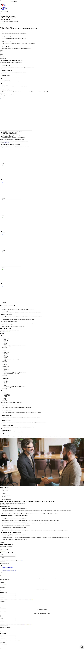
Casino (3, 9)
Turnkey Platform (4, 8)
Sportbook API (4, 7)
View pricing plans (6, 142)
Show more (2, 542)
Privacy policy (21, 560)
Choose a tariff (4, 347)
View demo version (7, 331)
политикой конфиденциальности (26, 624)
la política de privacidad (29, 599)
